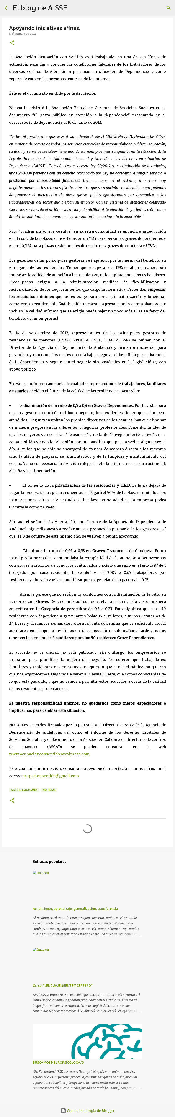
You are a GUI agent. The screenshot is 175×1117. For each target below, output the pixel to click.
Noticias (49, 789)
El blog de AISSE (40, 8)
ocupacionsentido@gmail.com (50, 775)
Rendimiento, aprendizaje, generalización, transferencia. (75, 909)
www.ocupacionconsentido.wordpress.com (49, 754)
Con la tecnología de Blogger (90, 1111)
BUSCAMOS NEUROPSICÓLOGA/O (58, 1062)
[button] (12, 43)
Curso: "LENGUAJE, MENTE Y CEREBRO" (63, 985)
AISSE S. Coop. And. (24, 789)
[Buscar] (73, 7)
